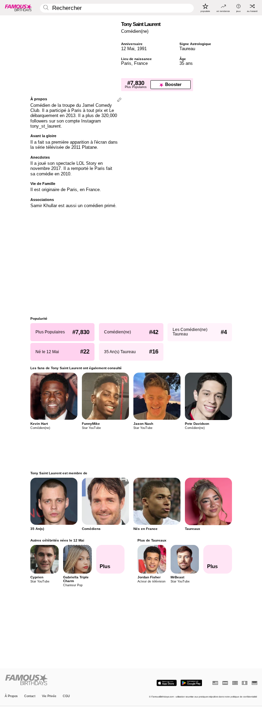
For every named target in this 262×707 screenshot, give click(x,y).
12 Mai (127, 48)
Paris (126, 63)
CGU (66, 696)
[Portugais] (235, 683)
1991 (142, 48)
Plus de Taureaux (151, 540)
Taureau (187, 48)
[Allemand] (254, 683)
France (141, 63)
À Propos (11, 696)
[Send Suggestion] (119, 100)
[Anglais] (215, 683)
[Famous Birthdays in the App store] (166, 683)
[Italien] (244, 683)
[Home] (67, 680)
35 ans (186, 63)
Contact (29, 696)
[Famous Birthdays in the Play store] (191, 683)
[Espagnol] (225, 683)
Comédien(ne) (134, 31)
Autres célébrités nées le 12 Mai (57, 540)
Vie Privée (49, 696)
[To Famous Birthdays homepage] (18, 7)
